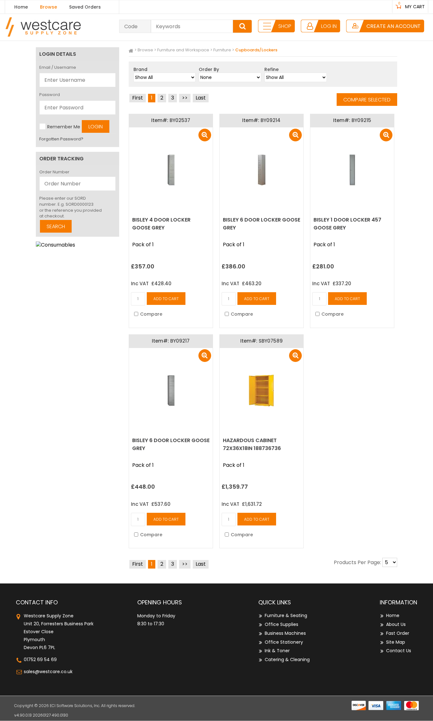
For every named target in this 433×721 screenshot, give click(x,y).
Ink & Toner (277, 650)
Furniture (222, 50)
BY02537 (180, 120)
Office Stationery (284, 642)
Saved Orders (85, 7)
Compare (151, 314)
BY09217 (180, 341)
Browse (48, 7)
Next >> (185, 98)
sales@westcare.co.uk (48, 671)
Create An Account (393, 26)
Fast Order (397, 633)
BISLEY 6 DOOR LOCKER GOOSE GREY (261, 223)
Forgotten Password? (61, 139)
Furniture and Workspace (183, 50)
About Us (396, 624)
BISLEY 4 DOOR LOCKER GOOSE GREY (161, 223)
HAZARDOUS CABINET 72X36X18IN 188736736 (252, 444)
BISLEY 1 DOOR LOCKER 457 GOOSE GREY (347, 223)
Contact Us (398, 650)
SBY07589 (271, 341)
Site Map (395, 642)
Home (21, 7)
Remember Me (63, 127)
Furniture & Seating (286, 615)
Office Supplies (281, 624)
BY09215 (361, 120)
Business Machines (285, 633)
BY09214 (271, 120)
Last (201, 97)
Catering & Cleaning (287, 659)
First (137, 97)
